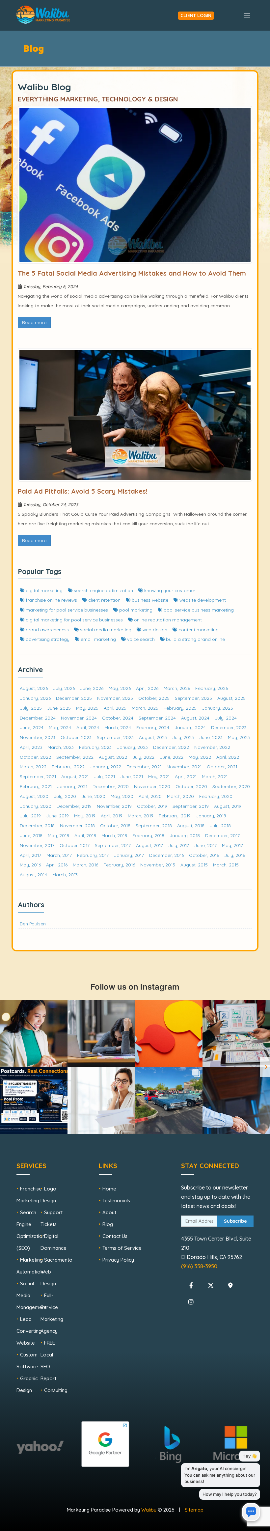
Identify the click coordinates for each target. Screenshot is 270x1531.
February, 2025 (180, 708)
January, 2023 (132, 747)
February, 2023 (95, 747)
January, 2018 (185, 835)
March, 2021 (215, 776)
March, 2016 (85, 864)
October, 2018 (115, 825)
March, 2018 (114, 835)
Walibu (148, 1510)
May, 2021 (159, 776)
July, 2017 (178, 845)
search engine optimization (102, 590)
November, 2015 (157, 864)
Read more (34, 322)
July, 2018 (220, 825)
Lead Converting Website (28, 1331)
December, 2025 (74, 698)
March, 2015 (226, 864)
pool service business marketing (198, 610)
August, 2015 (194, 864)
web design (154, 629)
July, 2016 (234, 855)
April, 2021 (186, 776)
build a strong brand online (195, 639)
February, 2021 (36, 786)
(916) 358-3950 (199, 1266)
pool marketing (135, 610)
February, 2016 (119, 864)
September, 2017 (113, 845)
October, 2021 (222, 766)
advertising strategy (46, 639)
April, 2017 (30, 855)
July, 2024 (226, 718)
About (109, 1212)
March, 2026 (177, 688)
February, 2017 (93, 855)
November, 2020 (152, 786)
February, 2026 (211, 688)
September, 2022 (75, 757)
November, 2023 (37, 737)
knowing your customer (169, 590)
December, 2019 (74, 806)
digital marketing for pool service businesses (73, 619)
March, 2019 (140, 815)
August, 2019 (227, 806)
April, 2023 (31, 747)
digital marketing (43, 590)
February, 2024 (152, 727)
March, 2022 (33, 766)
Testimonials (116, 1200)
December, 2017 (222, 835)
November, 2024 (79, 718)
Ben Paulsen (33, 923)
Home (109, 1189)
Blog (107, 1224)
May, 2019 (84, 815)
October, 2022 (35, 757)
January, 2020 (35, 806)
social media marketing (105, 629)
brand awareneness (46, 629)
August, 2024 (195, 718)
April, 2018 (85, 835)
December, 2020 (111, 786)
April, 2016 (57, 864)
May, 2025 (87, 708)
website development (202, 600)
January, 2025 (217, 708)
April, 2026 (147, 688)
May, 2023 (239, 737)
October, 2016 (204, 855)
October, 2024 (117, 718)
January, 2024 (190, 727)
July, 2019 (30, 815)
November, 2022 (212, 747)
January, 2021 (72, 786)
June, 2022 (171, 757)
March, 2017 (59, 855)
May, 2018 (58, 835)
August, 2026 (34, 688)
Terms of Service (122, 1248)
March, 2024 (117, 727)
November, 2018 (77, 825)
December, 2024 (38, 718)
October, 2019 (152, 806)
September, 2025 (193, 698)
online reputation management (167, 619)
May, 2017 (232, 845)
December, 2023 (229, 727)
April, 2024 (87, 727)
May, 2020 (122, 796)
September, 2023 (115, 737)
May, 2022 (200, 757)
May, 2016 (30, 864)
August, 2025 (231, 698)
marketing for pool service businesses (66, 610)
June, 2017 (205, 845)
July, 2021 (104, 776)
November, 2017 (37, 845)
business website (149, 600)
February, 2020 (215, 796)
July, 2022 (143, 757)
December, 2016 (166, 855)
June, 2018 (31, 835)
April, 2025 (115, 708)
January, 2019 (211, 815)
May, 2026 (120, 688)
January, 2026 (35, 698)
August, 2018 (190, 825)
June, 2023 (211, 737)
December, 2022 (171, 747)
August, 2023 (153, 737)
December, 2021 (143, 766)
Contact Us (114, 1236)
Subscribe (235, 1221)
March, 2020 (180, 796)
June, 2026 (91, 688)
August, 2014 (33, 874)
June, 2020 (93, 796)
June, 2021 (131, 776)
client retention (104, 600)
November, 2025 (115, 698)
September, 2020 (231, 786)
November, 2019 (114, 806)
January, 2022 (105, 766)
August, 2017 (149, 845)
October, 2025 (154, 698)
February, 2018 (148, 835)
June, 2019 (57, 815)
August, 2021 (75, 776)
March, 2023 (60, 747)
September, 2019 (191, 806)
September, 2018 (154, 825)
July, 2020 (65, 796)
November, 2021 (184, 766)
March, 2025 (145, 708)
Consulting (56, 1390)
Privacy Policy (118, 1260)
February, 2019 (175, 815)
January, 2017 (129, 855)
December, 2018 (37, 825)
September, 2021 (38, 776)
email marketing (97, 639)
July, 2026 (64, 688)
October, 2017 (75, 845)
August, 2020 (34, 796)
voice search (140, 639)
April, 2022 (227, 757)
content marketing (198, 629)
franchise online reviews (50, 600)
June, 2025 (59, 708)
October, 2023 (76, 737)
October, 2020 (191, 786)
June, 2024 (31, 727)
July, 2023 (183, 737)
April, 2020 (150, 796)
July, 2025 (31, 708)
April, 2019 (111, 815)
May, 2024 (60, 727)
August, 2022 (113, 757)
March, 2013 (65, 874)
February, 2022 (68, 766)
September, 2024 (157, 718)
